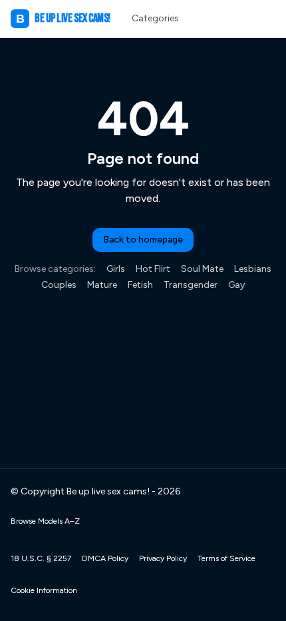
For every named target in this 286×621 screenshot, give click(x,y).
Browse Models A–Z (45, 521)
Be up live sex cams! (63, 18)
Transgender (190, 285)
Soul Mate (202, 269)
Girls (115, 269)
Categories (155, 18)
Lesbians (252, 269)
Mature (102, 285)
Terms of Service (226, 558)
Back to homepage (143, 239)
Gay (236, 285)
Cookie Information (44, 590)
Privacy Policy (163, 558)
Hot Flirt (153, 269)
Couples (58, 285)
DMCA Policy (105, 558)
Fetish (140, 285)
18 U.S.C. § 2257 (41, 558)
